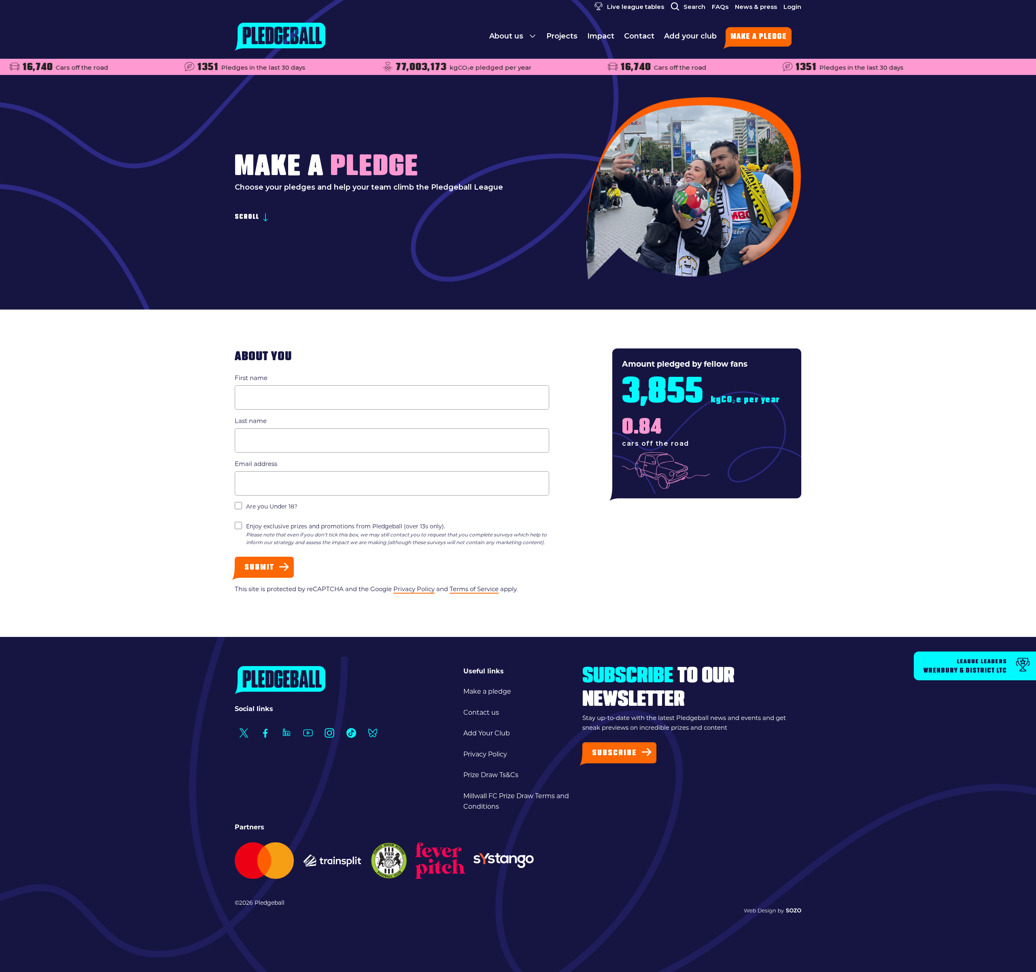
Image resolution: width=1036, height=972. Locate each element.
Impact (600, 36)
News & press (756, 7)
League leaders (965, 666)
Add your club (690, 36)
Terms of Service (474, 589)
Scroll (248, 217)
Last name (251, 421)
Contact (639, 36)
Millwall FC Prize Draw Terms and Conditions (516, 801)
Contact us (481, 712)
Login (792, 7)
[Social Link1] (243, 732)
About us (507, 36)
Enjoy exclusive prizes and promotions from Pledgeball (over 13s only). (396, 534)
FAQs (720, 7)
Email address (256, 464)
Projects (561, 36)
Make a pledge (758, 37)
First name (251, 378)
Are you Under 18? (271, 506)
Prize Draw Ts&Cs (490, 775)
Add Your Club (486, 733)
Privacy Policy (414, 589)
